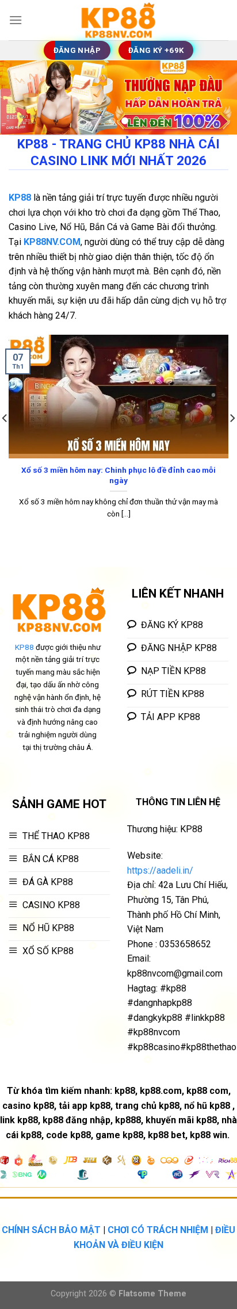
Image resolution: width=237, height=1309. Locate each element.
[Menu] (15, 20)
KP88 (24, 647)
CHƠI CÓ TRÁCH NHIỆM (158, 1229)
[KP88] (118, 20)
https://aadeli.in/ (160, 870)
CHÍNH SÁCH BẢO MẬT (51, 1229)
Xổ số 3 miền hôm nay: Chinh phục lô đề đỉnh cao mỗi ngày (118, 475)
